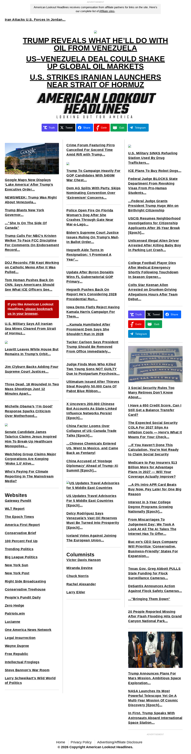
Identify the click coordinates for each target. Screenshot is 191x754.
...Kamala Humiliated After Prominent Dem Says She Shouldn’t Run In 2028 (88, 329)
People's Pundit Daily (23, 597)
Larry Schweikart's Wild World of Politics (30, 680)
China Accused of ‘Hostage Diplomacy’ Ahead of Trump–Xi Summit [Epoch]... (92, 465)
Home (60, 742)
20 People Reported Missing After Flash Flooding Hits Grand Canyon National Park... (155, 616)
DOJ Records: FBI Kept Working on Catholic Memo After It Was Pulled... (32, 267)
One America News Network (28, 630)
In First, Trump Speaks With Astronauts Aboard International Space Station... (155, 717)
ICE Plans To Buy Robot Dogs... (154, 171)
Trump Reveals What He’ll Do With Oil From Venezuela (95, 44)
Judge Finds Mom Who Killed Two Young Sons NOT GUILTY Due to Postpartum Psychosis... (93, 369)
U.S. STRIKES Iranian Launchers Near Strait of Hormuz (95, 80)
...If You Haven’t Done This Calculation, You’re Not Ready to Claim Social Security (153, 449)
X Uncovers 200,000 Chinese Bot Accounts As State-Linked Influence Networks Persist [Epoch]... (91, 411)
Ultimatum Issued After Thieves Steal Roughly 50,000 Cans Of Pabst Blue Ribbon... (92, 386)
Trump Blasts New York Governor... (24, 212)
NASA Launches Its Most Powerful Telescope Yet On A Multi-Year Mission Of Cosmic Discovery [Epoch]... (153, 698)
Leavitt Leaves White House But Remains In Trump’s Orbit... (32, 351)
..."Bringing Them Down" (149, 599)
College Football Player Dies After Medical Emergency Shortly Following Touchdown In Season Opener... (153, 270)
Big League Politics (21, 557)
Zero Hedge (14, 605)
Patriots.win (15, 613)
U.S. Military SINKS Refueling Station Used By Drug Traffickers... (153, 157)
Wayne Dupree (17, 646)
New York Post (17, 573)
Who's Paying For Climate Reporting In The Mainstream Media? (29, 476)
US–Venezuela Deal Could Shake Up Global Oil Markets (95, 62)
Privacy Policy (81, 742)
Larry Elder (75, 592)
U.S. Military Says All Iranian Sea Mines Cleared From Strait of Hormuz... (30, 328)
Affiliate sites (107, 11)
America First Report (22, 525)
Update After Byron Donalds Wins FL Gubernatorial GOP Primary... (90, 276)
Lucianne (12, 622)
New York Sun (16, 565)
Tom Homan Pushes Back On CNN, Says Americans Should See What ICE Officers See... (29, 284)
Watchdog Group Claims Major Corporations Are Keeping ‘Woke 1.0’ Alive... (30, 458)
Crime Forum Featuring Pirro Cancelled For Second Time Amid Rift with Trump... (90, 149)
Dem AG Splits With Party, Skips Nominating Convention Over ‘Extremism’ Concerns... (93, 192)
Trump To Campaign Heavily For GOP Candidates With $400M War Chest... (93, 175)
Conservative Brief (20, 533)
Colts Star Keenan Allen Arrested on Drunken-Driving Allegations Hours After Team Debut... (153, 292)
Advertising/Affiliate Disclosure (119, 742)
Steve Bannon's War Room (27, 670)
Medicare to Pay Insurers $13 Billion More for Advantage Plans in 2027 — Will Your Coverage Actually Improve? (152, 470)
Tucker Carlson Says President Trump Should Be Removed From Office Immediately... (92, 346)
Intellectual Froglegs (22, 662)
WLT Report (15, 509)
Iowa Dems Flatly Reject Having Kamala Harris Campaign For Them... (93, 311)
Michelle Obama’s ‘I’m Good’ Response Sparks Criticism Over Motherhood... (29, 411)
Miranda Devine (79, 568)
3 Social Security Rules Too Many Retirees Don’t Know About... (151, 392)
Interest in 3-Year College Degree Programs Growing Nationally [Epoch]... (150, 506)
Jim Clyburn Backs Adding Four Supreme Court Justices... (32, 369)
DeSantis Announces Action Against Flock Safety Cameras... (155, 588)
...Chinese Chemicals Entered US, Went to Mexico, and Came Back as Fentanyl (92, 448)
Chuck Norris (77, 576)
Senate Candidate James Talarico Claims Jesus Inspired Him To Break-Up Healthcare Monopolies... (31, 439)
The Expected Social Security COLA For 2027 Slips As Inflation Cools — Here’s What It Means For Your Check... (155, 430)
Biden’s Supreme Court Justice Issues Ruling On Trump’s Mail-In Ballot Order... (92, 237)
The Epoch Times (19, 517)
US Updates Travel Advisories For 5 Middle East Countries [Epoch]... (91, 500)
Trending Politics (19, 549)
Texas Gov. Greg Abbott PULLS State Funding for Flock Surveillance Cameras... (154, 573)
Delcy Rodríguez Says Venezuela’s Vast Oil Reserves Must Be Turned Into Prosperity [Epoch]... (92, 520)
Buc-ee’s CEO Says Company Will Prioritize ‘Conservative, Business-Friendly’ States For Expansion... (153, 549)
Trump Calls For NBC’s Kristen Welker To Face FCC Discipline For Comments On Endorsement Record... (32, 243)
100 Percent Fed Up (21, 541)
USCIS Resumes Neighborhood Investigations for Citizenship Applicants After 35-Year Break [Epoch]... (154, 225)
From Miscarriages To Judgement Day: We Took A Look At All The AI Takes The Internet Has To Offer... (152, 527)
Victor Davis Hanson (83, 560)
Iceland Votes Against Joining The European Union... (91, 538)
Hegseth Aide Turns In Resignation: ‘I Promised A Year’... (88, 254)
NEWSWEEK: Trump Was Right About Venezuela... (31, 200)
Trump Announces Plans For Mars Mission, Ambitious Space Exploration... (154, 678)
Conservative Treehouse (25, 589)
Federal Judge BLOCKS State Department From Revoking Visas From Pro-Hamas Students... (153, 186)
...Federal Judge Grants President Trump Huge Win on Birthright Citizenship (153, 205)
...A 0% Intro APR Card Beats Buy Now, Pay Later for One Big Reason (154, 489)
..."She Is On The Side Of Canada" (26, 225)
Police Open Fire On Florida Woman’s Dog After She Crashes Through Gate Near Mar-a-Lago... (89, 217)
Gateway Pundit (18, 501)
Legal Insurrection (20, 638)
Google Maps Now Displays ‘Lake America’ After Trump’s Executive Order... (29, 184)
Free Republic (16, 654)
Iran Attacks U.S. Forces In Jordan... (35, 19)
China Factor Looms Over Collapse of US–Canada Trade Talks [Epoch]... (91, 430)
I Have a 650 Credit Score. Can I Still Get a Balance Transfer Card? (154, 410)
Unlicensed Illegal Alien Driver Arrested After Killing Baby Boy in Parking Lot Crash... (154, 245)
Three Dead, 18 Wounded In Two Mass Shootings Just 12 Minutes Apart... (32, 388)
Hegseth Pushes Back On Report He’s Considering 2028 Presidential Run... (91, 294)
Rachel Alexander (81, 584)
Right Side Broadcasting (25, 581)
